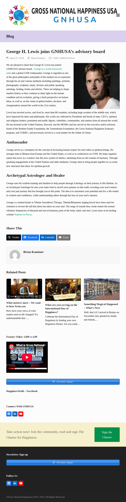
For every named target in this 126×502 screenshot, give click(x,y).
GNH (55, 58)
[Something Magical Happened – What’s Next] (102, 289)
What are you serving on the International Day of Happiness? (61, 308)
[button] (118, 15)
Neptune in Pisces (23, 214)
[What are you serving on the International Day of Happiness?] (63, 289)
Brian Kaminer (38, 58)
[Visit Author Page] (15, 255)
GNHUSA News (67, 58)
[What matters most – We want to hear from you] (24, 288)
